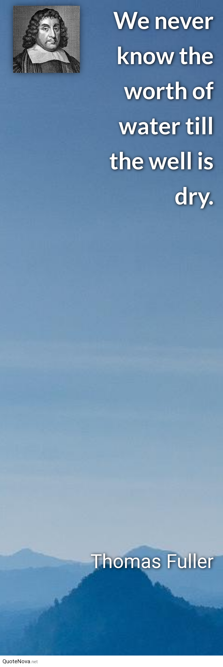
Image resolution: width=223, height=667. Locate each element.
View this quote (45, 561)
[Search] (216, 661)
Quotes (147, 661)
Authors (117, 661)
